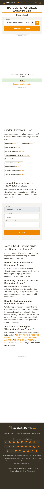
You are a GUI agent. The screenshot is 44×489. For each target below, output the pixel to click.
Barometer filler (13, 159)
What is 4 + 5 (11, 221)
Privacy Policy (13, 468)
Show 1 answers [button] (22, 28)
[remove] (32, 23)
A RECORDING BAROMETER (17, 155)
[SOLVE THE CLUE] (37, 23)
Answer (9, 213)
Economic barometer (14, 170)
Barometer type (12, 147)
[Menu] (40, 2)
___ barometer (26, 143)
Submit (22, 232)
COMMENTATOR (20, 337)
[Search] (36, 2)
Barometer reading (14, 163)
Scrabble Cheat (9, 433)
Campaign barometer (14, 174)
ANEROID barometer (14, 151)
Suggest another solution (22, 84)
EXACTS (18, 343)
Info (24, 471)
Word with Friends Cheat (31, 433)
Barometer (11, 143)
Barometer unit (12, 166)
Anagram (19, 433)
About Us (18, 471)
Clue (8, 19)
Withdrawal (31, 471)
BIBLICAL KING (20, 340)
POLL (22, 80)
